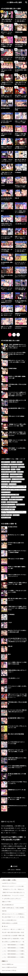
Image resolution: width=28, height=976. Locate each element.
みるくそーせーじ (5, 216)
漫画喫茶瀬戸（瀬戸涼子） (6, 306)
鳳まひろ (21, 467)
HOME (15, 866)
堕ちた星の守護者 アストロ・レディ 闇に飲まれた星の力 (14, 917)
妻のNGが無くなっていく (21, 100)
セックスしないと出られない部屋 (20, 242)
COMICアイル (6, 462)
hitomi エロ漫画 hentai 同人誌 (9, 967)
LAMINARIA (18, 319)
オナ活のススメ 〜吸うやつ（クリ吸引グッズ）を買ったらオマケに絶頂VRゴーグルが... (14, 929)
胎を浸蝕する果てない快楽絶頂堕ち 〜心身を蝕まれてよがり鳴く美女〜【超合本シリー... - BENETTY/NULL (14, 938)
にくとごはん (4, 229)
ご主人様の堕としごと (20, 216)
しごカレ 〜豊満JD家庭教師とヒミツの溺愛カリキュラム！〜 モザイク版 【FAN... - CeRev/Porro (14, 954)
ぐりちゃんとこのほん (20, 203)
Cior (3, 203)
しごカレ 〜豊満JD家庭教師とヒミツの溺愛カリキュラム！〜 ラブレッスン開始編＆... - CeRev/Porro (14, 957)
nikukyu (3, 100)
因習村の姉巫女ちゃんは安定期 (9, 923)
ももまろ (17, 293)
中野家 (3, 126)
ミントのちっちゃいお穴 (18, 497)
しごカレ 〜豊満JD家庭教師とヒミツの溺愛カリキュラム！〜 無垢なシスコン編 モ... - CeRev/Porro (14, 947)
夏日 (4, 502)
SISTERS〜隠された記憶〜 (6, 113)
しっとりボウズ (5, 293)
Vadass (17, 306)
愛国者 (3, 319)
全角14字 (18, 177)
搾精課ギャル (21, 504)
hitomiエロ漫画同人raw (7, 964)
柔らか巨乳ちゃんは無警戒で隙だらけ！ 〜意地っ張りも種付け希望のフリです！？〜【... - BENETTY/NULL (14, 941)
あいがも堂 (18, 126)
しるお (3, 177)
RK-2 (17, 113)
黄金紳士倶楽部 (6, 517)
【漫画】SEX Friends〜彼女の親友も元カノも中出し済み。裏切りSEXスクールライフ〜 (14, 892)
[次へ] (18, 334)
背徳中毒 (4, 911)
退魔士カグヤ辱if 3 (6, 901)
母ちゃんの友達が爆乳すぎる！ (9, 920)
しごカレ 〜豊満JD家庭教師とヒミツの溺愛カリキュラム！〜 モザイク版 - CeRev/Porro (14, 951)
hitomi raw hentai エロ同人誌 (9, 970)
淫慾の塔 (17, 190)
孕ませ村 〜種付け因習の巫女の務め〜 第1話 (13, 932)
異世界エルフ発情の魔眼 (8, 509)
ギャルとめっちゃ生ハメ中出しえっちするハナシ (20, 255)
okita (3, 280)
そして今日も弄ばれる (20, 267)
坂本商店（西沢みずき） (16, 499)
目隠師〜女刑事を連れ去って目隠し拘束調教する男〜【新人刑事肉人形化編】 (14, 907)
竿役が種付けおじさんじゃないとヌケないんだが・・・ (12, 512)
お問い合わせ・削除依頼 (14, 869)
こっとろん (4, 152)
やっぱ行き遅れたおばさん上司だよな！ (12, 898)
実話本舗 (4, 164)
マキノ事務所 (6, 497)
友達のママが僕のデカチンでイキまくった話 (13, 464)
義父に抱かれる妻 (5, 267)
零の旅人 (17, 139)
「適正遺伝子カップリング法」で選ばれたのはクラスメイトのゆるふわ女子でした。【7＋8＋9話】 (14, 889)
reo (16, 152)
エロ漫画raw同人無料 (14, 2)
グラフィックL (6, 492)
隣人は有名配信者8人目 (8, 904)
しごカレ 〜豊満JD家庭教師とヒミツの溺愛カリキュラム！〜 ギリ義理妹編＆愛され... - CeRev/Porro (14, 944)
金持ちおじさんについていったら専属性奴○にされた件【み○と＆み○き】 (14, 914)
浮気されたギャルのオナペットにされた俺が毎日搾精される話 (14, 886)
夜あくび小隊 (18, 229)
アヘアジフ (12, 484)
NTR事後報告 (18, 164)
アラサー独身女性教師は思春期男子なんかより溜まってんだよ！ (13, 487)
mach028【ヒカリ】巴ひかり (9, 883)
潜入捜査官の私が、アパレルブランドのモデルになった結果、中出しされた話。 (14, 895)
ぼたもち (4, 190)
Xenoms (17, 280)
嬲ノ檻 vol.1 (5, 926)
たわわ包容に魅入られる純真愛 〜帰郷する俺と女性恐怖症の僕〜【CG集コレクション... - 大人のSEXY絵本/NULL (14, 935)
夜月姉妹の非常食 (12, 502)
